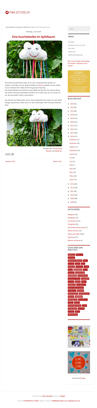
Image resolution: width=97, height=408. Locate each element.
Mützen (84, 282)
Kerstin (41, 85)
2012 (72, 188)
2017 (71, 126)
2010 (72, 195)
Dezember (73, 140)
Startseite (71, 42)
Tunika (84, 306)
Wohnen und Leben (74, 241)
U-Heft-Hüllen (72, 309)
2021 (72, 111)
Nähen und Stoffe (37, 27)
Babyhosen (79, 255)
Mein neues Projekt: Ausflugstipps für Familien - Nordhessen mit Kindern (79, 63)
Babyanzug (71, 255)
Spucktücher (78, 297)
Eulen (83, 264)
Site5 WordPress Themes (31, 401)
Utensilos (71, 312)
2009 (72, 199)
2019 (72, 118)
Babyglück (71, 215)
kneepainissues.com (74, 401)
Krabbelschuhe (80, 273)
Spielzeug (46, 27)
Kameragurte (78, 270)
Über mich (71, 48)
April (71, 169)
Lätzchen (70, 282)
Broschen (71, 264)
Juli (71, 158)
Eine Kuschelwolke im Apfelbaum (33, 37)
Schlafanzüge (72, 291)
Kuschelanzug (72, 276)
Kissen (85, 270)
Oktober (72, 147)
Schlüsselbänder (73, 294)
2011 (72, 191)
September (73, 150)
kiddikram (58, 151)
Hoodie (86, 267)
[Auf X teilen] (10, 154)
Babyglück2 (71, 218)
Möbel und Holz (73, 231)
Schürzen (71, 297)
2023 (72, 104)
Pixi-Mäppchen (81, 285)
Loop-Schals (85, 279)
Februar (72, 176)
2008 (72, 202)
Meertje (48, 151)
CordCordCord (72, 221)
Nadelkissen (71, 285)
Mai (71, 165)
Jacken (70, 270)
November (73, 143)
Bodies (85, 261)
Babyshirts (71, 258)
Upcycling (71, 237)
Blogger (82, 378)
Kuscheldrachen (82, 276)
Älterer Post (57, 161)
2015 (72, 133)
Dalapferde (71, 224)
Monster (77, 282)
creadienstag (57, 148)
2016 (72, 129)
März (71, 172)
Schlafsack (80, 291)
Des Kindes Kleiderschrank (76, 228)
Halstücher (79, 267)
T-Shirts (70, 303)
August (72, 154)
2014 (72, 136)
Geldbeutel (71, 267)
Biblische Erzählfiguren (75, 261)
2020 (72, 115)
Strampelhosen (83, 300)
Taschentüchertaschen (74, 306)
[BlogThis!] (8, 154)
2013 (72, 184)
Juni (71, 161)
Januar (72, 180)
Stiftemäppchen (72, 300)
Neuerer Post (10, 161)
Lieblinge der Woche (74, 279)
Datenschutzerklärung (75, 55)
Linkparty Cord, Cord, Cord (76, 45)
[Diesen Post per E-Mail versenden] (6, 154)
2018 (72, 122)
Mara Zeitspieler (48, 396)
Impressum (71, 52)
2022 (72, 107)
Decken (77, 264)
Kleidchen (71, 273)
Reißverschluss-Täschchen (75, 288)
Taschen (77, 303)
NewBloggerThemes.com (59, 401)
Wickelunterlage (72, 314)
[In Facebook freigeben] (13, 154)
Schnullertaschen (84, 294)
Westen (77, 312)
